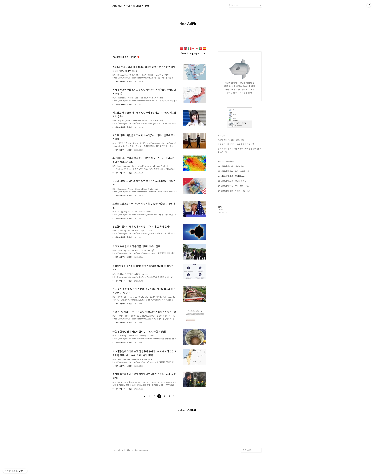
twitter (230, 116)
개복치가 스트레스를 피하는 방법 (130, 6)
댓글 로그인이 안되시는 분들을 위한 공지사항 (236, 144)
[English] (185, 49)
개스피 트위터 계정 (250, 436)
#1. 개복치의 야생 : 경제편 (231, 166)
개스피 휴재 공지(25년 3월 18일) (231, 139)
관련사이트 (247, 450)
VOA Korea (248, 431)
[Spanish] (204, 49)
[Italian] (189, 49)
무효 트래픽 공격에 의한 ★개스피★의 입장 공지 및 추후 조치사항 (239, 150)
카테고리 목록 (226, 161)
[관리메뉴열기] (369, 5)
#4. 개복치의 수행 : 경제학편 (232, 181)
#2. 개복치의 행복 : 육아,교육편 (233, 171)
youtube (231, 112)
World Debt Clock (251, 440)
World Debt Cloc (233, 121)
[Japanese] (193, 49)
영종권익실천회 (249, 445)
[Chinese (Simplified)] (181, 49)
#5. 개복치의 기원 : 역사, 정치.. (233, 186)
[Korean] (196, 49)
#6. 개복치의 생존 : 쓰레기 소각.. (234, 191)
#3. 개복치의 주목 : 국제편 (122, 81)
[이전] (145, 396)
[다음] (173, 396)
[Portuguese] (200, 49)
